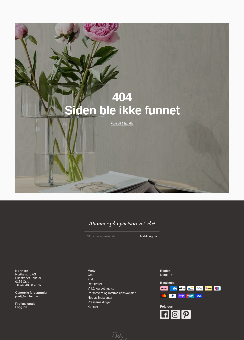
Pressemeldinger (99, 302)
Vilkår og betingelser (102, 288)
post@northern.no (27, 296)
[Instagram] (175, 314)
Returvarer (95, 284)
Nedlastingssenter (100, 297)
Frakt (91, 279)
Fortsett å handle (122, 123)
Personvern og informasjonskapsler (112, 293)
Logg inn (21, 307)
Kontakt (93, 306)
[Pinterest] (186, 314)
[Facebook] (164, 314)
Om (90, 274)
